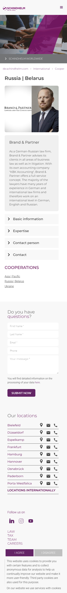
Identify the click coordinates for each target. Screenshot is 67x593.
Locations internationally (31, 490)
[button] (61, 574)
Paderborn (15, 476)
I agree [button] (20, 552)
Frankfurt (14, 447)
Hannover (14, 462)
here (37, 382)
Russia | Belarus (14, 281)
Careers (15, 544)
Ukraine (9, 286)
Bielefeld (13, 425)
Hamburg (14, 454)
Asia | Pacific (12, 276)
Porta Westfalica (19, 483)
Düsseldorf (15, 433)
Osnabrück (15, 469)
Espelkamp (15, 440)
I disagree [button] (48, 552)
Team (12, 540)
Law (11, 532)
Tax (10, 535)
